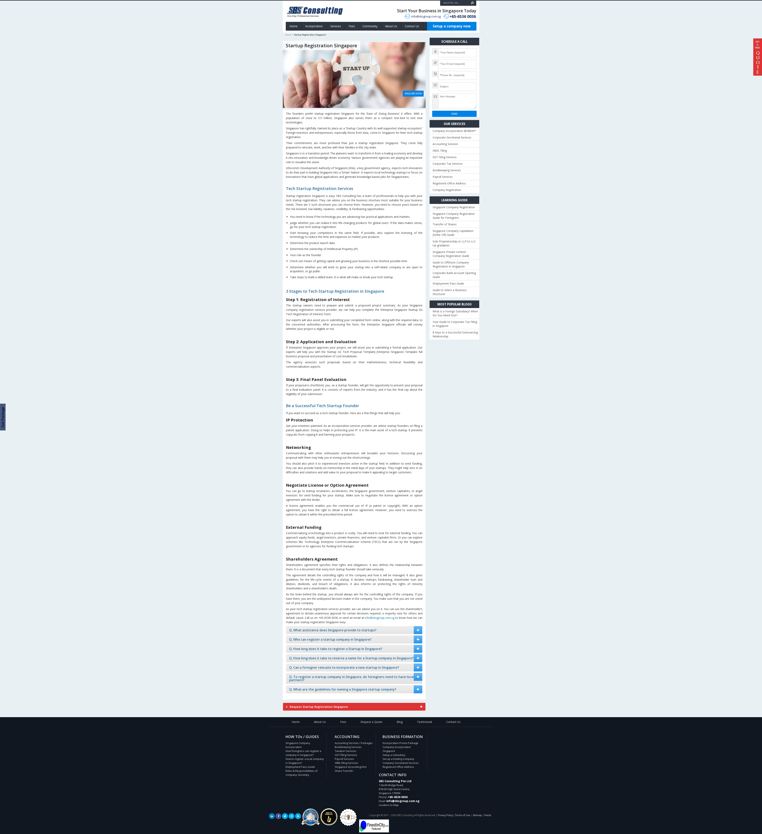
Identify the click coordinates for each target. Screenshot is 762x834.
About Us (391, 26)
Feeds (487, 815)
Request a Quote (371, 722)
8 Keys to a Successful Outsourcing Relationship (455, 334)
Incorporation (314, 26)
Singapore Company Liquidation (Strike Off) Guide (453, 233)
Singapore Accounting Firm (351, 767)
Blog (400, 722)
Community (370, 26)
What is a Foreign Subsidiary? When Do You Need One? (455, 313)
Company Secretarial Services (401, 763)
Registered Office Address (449, 183)
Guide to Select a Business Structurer (450, 292)
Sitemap (477, 815)
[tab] (354, 630)
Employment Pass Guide (448, 283)
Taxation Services (345, 751)
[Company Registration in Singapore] (328, 824)
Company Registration (447, 190)
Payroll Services (443, 177)
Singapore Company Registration (454, 207)
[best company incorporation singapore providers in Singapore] (374, 831)
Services (335, 26)
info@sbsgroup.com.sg (426, 16)
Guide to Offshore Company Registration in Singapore (451, 264)
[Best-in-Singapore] (348, 825)
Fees (352, 26)
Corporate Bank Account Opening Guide (454, 275)
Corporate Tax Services (448, 164)
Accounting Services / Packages (354, 743)
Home (293, 26)
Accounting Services (445, 144)
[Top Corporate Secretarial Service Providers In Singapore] (310, 826)
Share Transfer (344, 771)
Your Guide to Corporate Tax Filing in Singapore (455, 324)
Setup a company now (452, 26)
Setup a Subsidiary (394, 755)
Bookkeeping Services (447, 170)
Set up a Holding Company (398, 759)
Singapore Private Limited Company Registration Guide (451, 254)
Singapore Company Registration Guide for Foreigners (454, 216)
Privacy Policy (445, 815)
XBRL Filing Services (346, 763)
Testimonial (424, 722)
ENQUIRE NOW (413, 93)
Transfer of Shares (445, 224)
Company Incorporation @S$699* (454, 131)
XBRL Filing (440, 150)
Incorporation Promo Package (400, 743)
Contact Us (412, 26)
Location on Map (389, 805)
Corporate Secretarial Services (452, 137)
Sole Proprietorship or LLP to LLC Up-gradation (454, 243)
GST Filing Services (445, 157)
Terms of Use (462, 815)
